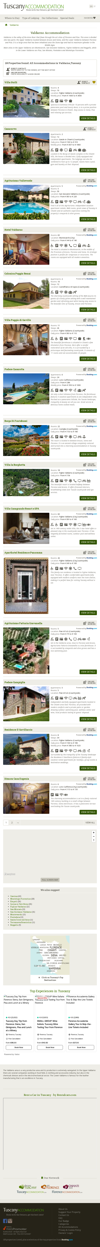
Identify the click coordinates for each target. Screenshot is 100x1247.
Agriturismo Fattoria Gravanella (23, 623)
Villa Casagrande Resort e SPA (21, 508)
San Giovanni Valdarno (21, 912)
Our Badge (63, 1221)
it (95, 6)
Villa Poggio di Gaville (17, 320)
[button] (90, 18)
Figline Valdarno (18, 906)
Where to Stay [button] (12, 18)
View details (88, 118)
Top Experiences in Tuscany (50, 991)
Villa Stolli (10, 82)
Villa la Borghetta (14, 464)
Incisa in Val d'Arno (19, 904)
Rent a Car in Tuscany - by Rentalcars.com (50, 1095)
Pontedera (15, 917)
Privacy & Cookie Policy (69, 1230)
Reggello (14, 925)
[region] (50, 852)
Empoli (13, 901)
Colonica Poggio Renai (17, 273)
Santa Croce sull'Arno (20, 919)
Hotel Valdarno (13, 229)
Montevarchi (16, 914)
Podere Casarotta (14, 369)
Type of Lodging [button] (30, 18)
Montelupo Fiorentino (20, 899)
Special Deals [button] (67, 18)
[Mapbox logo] (9, 874)
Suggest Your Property (69, 1212)
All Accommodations (68, 1227)
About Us (62, 1209)
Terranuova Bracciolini (21, 922)
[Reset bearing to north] (94, 840)
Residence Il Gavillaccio (18, 729)
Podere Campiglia (14, 682)
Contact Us (63, 1215)
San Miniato (16, 909)
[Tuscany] (6, 25)
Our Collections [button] (50, 18)
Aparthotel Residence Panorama (23, 552)
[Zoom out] (94, 836)
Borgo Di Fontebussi (15, 420)
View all (90, 822)
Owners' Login (65, 1233)
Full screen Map (50, 880)
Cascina (13, 896)
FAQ (60, 1218)
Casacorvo (10, 128)
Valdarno (14, 25)
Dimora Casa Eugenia (16, 778)
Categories (63, 1224)
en (91, 6)
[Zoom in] (94, 832)
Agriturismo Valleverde (18, 180)
